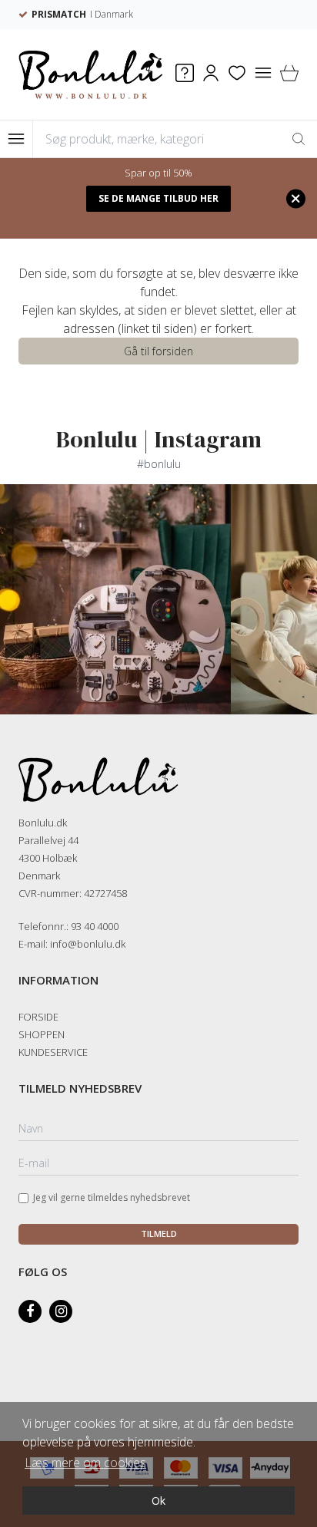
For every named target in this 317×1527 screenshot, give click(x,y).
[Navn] (158, 1129)
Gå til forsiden (158, 351)
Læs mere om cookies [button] (85, 1462)
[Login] (211, 75)
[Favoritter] (237, 75)
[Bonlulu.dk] (90, 74)
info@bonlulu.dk (87, 944)
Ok (158, 1500)
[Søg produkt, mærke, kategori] (298, 138)
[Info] (263, 75)
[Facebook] (30, 1311)
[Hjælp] (184, 75)
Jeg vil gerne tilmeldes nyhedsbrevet (111, 1197)
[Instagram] (60, 1311)
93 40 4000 (94, 926)
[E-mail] (158, 1164)
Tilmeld (159, 1233)
